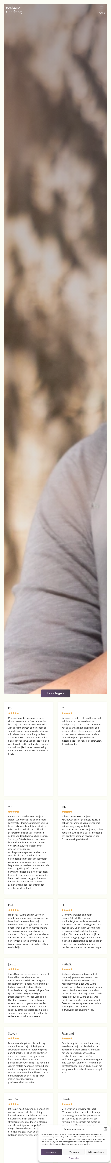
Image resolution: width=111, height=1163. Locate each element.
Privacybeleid (74, 1158)
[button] (105, 1129)
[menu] (101, 7)
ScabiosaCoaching (14, 10)
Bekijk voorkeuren (96, 1152)
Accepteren (51, 1152)
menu (102, 12)
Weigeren (74, 1152)
